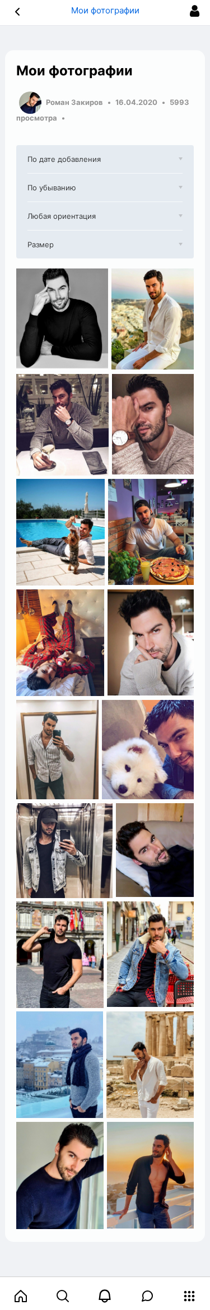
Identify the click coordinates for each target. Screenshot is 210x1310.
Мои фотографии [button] (105, 10)
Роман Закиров (74, 102)
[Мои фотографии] (62, 319)
